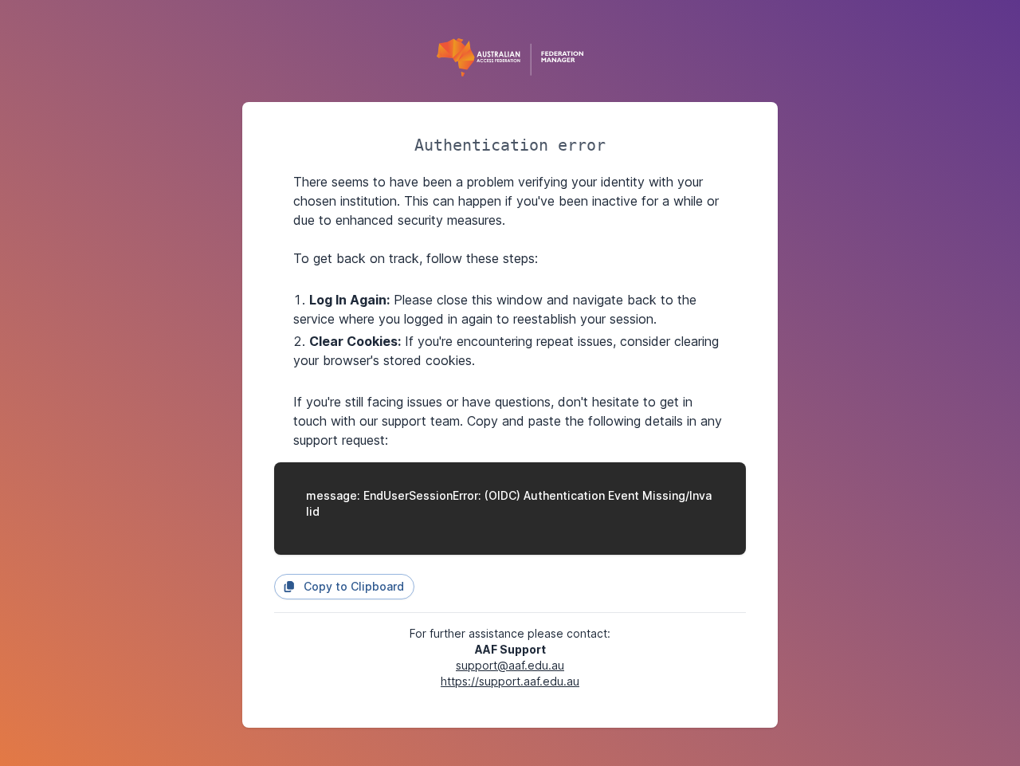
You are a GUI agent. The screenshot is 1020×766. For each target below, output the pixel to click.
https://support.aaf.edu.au (510, 681)
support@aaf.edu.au (510, 665)
